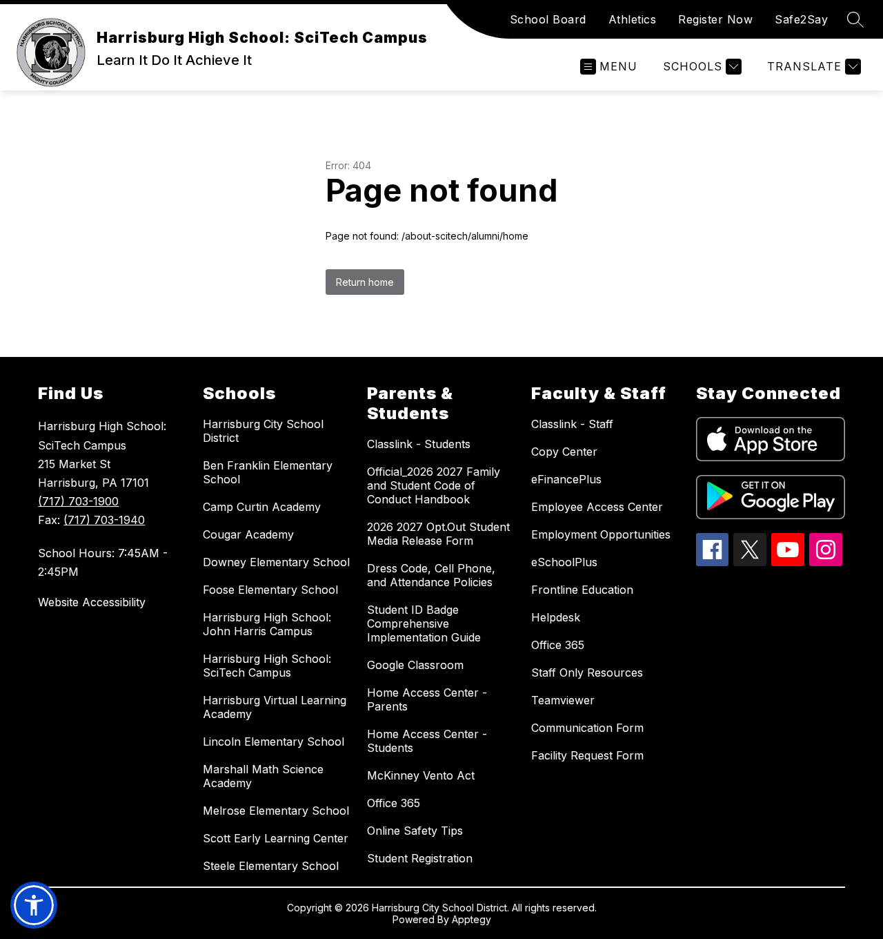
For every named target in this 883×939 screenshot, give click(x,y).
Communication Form (587, 728)
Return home (365, 282)
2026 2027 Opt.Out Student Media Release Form (438, 534)
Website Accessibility (92, 602)
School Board (548, 19)
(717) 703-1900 (78, 501)
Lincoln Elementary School (273, 741)
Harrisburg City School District (263, 431)
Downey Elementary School (276, 562)
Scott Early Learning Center (275, 838)
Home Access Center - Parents (427, 699)
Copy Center (564, 451)
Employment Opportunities (601, 534)
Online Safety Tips (415, 831)
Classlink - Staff (572, 424)
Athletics (632, 19)
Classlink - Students (418, 444)
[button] (34, 905)
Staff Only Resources (587, 672)
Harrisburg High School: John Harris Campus (267, 624)
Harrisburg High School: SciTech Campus (267, 665)
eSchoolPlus (564, 562)
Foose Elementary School (270, 590)
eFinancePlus (566, 479)
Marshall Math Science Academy (263, 776)
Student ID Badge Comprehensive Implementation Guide (424, 623)
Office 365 (393, 803)
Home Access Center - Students (427, 741)
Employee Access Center (597, 507)
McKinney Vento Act (421, 775)
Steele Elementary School (271, 866)
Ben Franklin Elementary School (268, 472)
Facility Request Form (587, 755)
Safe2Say (801, 19)
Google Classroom (415, 665)
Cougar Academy (248, 534)
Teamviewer (563, 700)
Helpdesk (555, 617)
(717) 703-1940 (104, 520)
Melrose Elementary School (276, 810)
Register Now (715, 19)
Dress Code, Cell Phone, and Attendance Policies (431, 575)
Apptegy (471, 919)
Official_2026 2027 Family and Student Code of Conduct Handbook (433, 485)
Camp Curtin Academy (262, 507)
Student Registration (420, 858)
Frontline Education (582, 590)
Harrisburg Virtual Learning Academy (274, 707)
